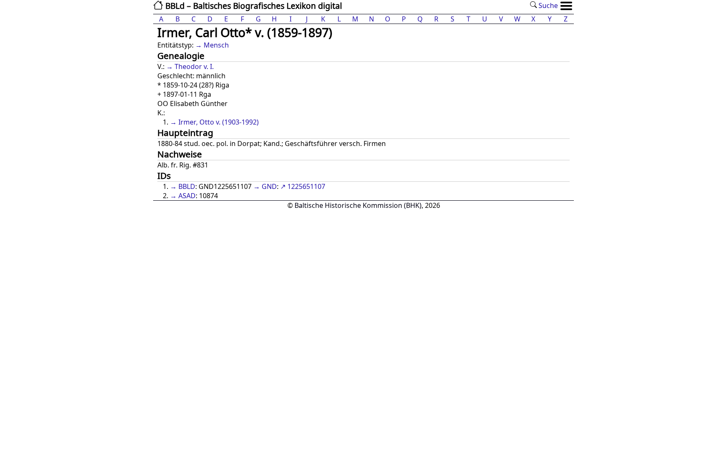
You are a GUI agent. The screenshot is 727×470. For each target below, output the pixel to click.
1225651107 (306, 186)
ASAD (187, 195)
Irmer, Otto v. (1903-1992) (218, 122)
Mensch (216, 45)
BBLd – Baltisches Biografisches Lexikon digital (252, 5)
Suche (547, 5)
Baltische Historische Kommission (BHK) (358, 205)
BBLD (186, 186)
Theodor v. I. (194, 66)
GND (269, 186)
